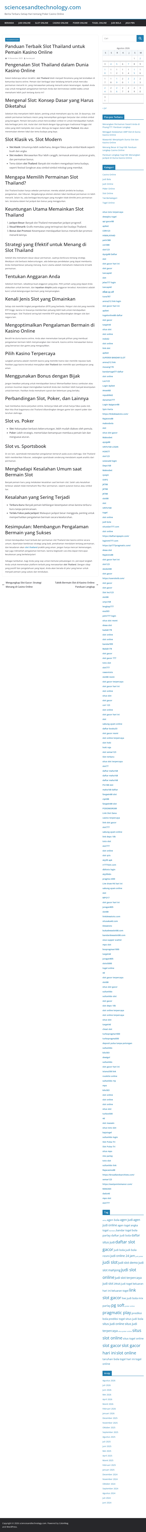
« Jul (105, 108)
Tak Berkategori (12, 40)
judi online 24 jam (122, 1256)
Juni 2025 (107, 1446)
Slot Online (41, 22)
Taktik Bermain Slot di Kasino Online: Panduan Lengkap (75, 584)
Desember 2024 (110, 1474)
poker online (130, 1306)
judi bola (119, 1250)
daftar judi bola (121, 1235)
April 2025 (107, 1455)
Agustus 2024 (109, 1493)
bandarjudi (30, 58)
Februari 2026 (109, 1408)
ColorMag (63, 1523)
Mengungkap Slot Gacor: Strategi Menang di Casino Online (23, 584)
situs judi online (113, 1324)
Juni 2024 (107, 1502)
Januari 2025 (108, 1469)
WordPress (12, 1526)
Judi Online (24, 22)
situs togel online (133, 1338)
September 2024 (110, 1488)
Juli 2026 (107, 1385)
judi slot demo (128, 1263)
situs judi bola (134, 1319)
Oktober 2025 (109, 1427)
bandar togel (123, 1230)
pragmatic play (117, 1312)
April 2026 (107, 1399)
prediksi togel (117, 1319)
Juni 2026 (107, 1390)
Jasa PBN (130, 22)
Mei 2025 (107, 1451)
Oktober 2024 (109, 1483)
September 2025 (110, 1432)
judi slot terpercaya (128, 1278)
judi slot (110, 1262)
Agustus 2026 (109, 1380)
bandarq (112, 1231)
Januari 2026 (108, 1413)
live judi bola (130, 1298)
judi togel (126, 1283)
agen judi (126, 1220)
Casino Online (60, 22)
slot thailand (31, 547)
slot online (126, 1353)
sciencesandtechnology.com (43, 7)
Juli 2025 (107, 1441)
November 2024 (110, 1479)
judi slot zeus (111, 1284)
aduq (104, 1220)
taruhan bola (111, 1359)
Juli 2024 (107, 1498)
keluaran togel (120, 1290)
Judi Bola (116, 22)
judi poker (139, 1256)
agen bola (113, 1220)
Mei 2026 (107, 1394)
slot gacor (112, 1345)
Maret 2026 (108, 1404)
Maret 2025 (108, 1460)
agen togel (124, 1225)
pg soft (117, 1305)
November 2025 (110, 1422)
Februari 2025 (109, 1465)
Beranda (9, 22)
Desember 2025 (110, 1418)
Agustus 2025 (109, 1437)
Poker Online (80, 22)
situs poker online (125, 1331)
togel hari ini (127, 1359)
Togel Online (99, 22)
